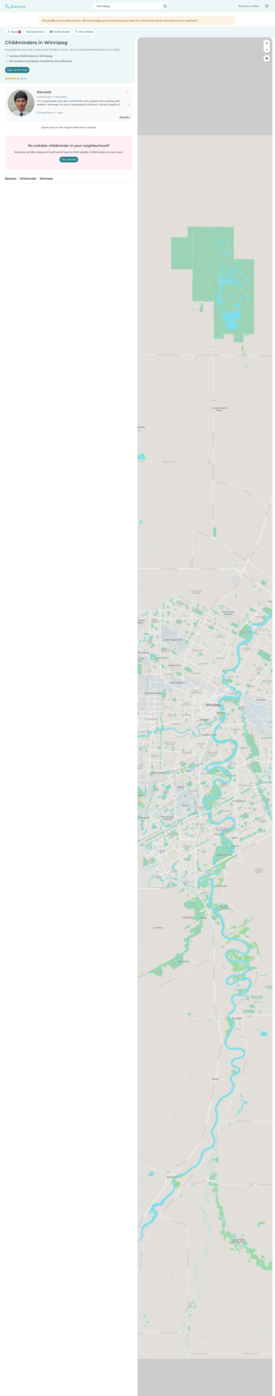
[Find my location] (267, 58)
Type (15, 31)
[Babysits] (15, 6)
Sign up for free (17, 69)
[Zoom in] (267, 43)
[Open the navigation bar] (267, 6)
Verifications (61, 31)
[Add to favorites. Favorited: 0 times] (126, 92)
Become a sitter (249, 6)
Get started (68, 159)
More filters (86, 31)
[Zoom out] (267, 49)
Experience (37, 31)
